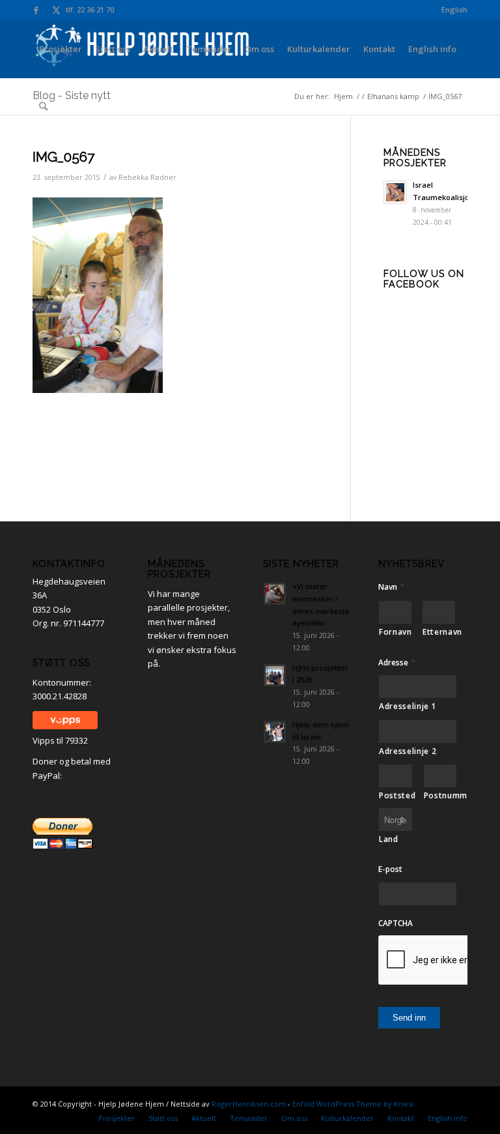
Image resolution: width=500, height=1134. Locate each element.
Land (388, 839)
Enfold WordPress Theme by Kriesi (352, 1104)
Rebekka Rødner (147, 177)
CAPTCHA (395, 923)
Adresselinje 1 (407, 706)
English (454, 9)
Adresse (396, 662)
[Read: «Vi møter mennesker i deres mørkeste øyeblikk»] (274, 593)
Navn (391, 586)
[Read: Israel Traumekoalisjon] (395, 192)
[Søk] (43, 106)
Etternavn (439, 631)
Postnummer (440, 795)
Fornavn (395, 631)
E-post (390, 869)
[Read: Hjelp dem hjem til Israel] (274, 732)
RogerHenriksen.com (249, 1104)
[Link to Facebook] (36, 10)
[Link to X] (56, 10)
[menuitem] (451, 10)
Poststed (395, 795)
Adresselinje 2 (407, 751)
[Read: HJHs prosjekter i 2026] (274, 675)
